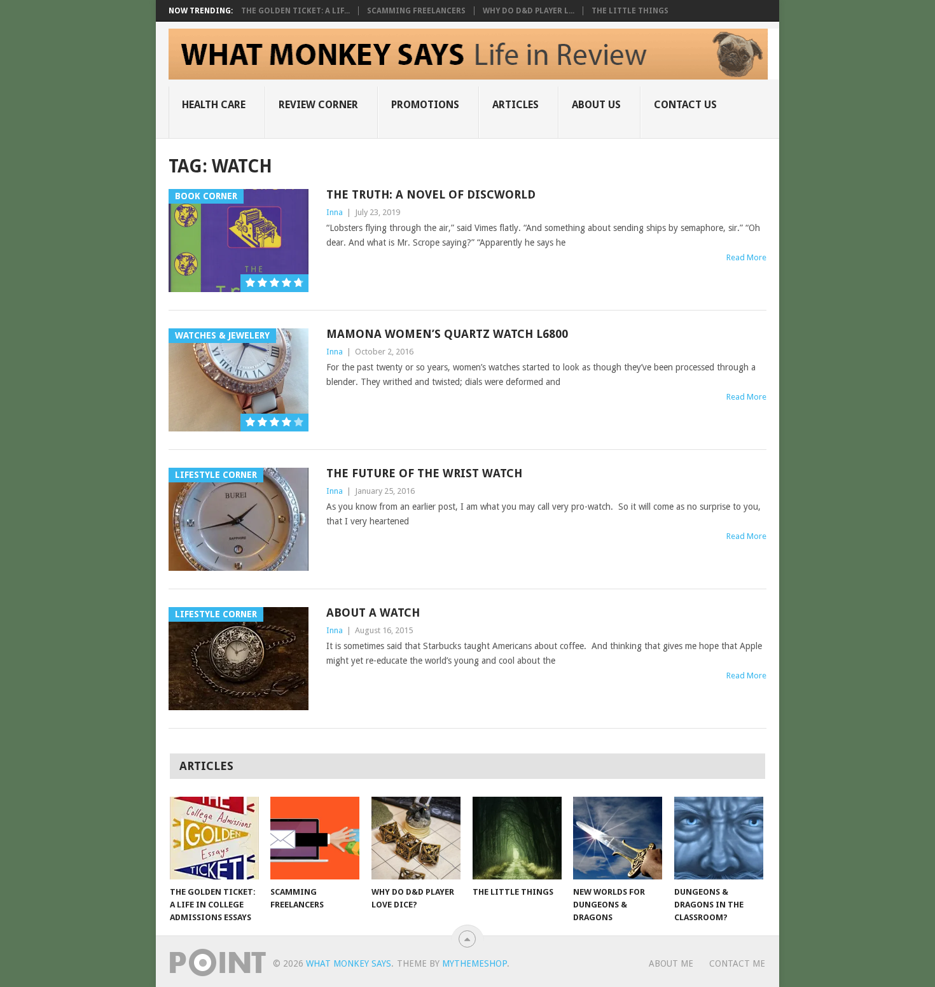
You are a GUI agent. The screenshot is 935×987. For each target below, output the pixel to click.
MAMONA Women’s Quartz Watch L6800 (447, 333)
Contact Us (685, 105)
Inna (334, 212)
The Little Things (630, 10)
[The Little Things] (517, 838)
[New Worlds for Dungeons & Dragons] (617, 838)
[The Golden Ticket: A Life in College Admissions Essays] (214, 838)
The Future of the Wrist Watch (424, 473)
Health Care (214, 105)
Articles (515, 105)
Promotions (425, 105)
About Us (596, 105)
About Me (671, 963)
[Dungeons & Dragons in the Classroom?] (718, 838)
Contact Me (737, 963)
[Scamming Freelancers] (314, 838)
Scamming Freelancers (416, 10)
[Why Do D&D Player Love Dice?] (416, 838)
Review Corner (318, 105)
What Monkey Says (348, 963)
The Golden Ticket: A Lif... (295, 10)
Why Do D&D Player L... (528, 10)
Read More (746, 257)
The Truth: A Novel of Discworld (431, 194)
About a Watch (373, 612)
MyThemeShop (474, 963)
